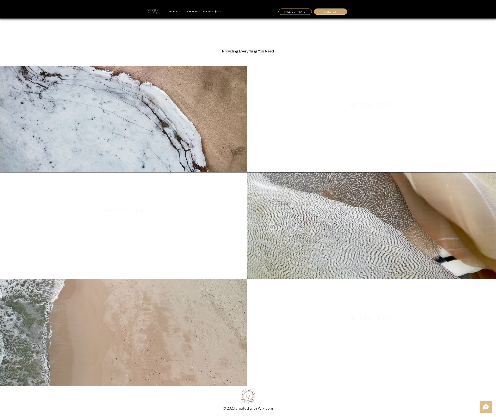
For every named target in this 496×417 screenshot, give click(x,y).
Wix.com (265, 408)
